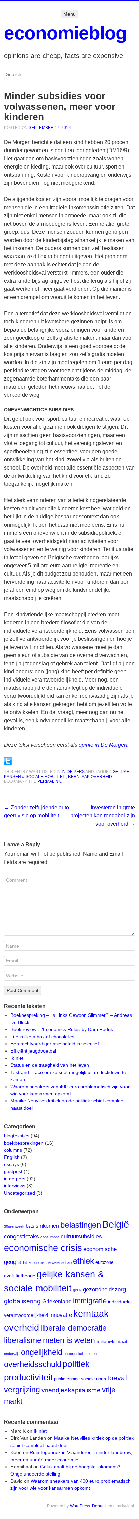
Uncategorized (19, 1193)
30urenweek (14, 1226)
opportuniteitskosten (80, 1354)
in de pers (73, 771)
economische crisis (43, 1247)
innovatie (60, 1315)
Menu (69, 14)
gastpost (13, 1171)
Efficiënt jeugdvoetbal (33, 1051)
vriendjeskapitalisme (71, 1390)
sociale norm (93, 1378)
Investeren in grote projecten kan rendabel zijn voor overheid (102, 816)
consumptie (49, 1237)
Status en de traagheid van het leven (49, 1065)
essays (11, 1164)
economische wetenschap (50, 1262)
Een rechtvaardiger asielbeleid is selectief (54, 1043)
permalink (49, 781)
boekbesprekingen (24, 1143)
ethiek (83, 1261)
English (12, 1157)
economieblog (65, 32)
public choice (67, 1378)
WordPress (80, 1506)
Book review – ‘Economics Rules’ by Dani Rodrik (61, 1029)
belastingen (80, 1225)
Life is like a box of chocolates (42, 1036)
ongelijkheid (41, 1352)
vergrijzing (22, 1389)
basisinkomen (42, 1226)
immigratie (90, 1300)
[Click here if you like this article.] (8, 763)
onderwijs (12, 1354)
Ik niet (16, 1058)
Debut (97, 1506)
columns (13, 1150)
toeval (117, 1378)
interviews (14, 1185)
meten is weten (69, 1340)
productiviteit (28, 1377)
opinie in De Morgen (103, 745)
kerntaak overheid (90, 776)
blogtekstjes (16, 1135)
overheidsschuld (32, 1364)
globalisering (22, 1301)
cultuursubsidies (81, 1236)
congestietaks (21, 1236)
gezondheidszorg (104, 1289)
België (115, 1224)
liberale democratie (73, 1328)
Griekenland (57, 1301)
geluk (77, 1290)
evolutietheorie (19, 1275)
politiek (76, 1364)
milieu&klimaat (111, 1341)
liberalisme (22, 1340)
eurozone (104, 1262)
